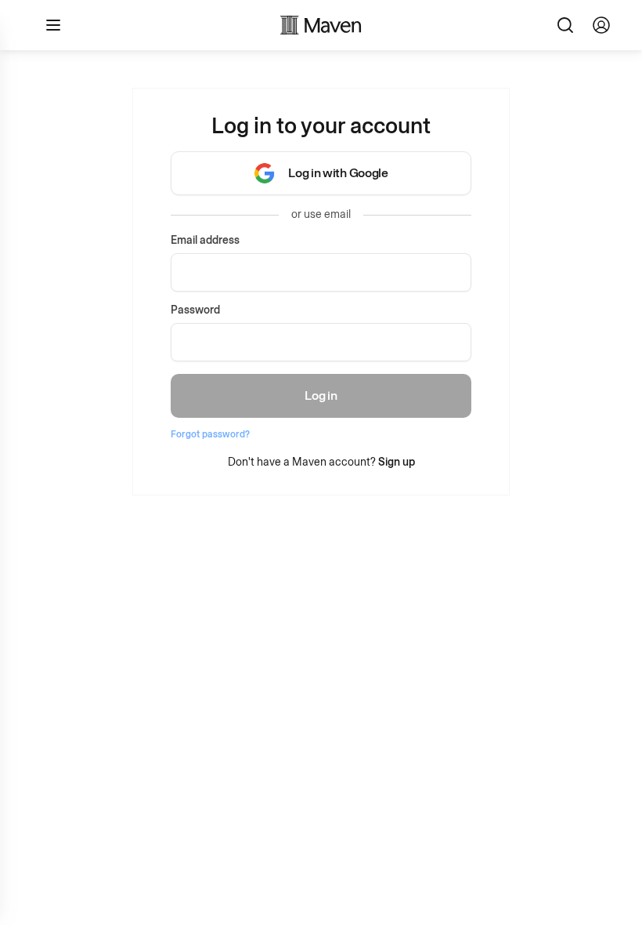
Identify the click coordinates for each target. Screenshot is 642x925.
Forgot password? (210, 434)
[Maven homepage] (321, 25)
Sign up (396, 462)
